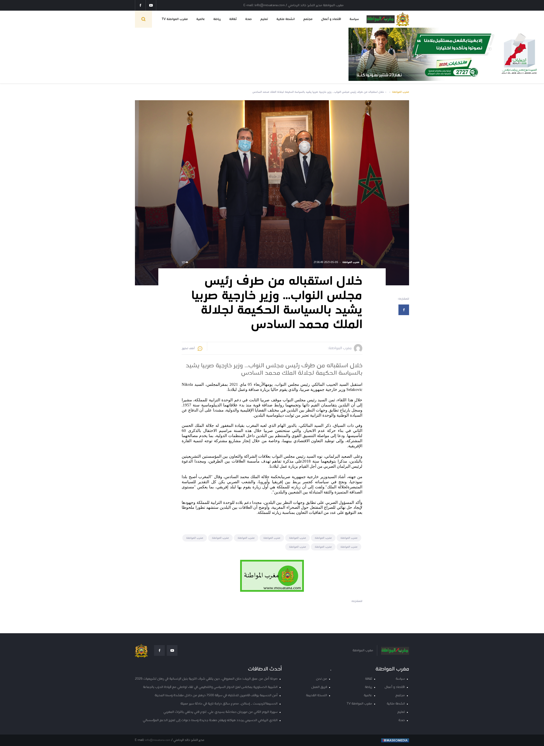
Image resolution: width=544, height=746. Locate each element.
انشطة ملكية (285, 19)
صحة (248, 19)
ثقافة (233, 19)
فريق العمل (319, 687)
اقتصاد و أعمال (331, 19)
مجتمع (308, 19)
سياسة (354, 19)
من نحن (321, 679)
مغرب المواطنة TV (175, 19)
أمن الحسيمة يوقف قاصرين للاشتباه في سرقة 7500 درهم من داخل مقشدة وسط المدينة (216, 695)
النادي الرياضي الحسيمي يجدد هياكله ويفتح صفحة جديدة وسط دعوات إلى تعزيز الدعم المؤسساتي (210, 720)
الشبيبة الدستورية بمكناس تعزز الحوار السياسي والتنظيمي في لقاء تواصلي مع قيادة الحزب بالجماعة (210, 687)
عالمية (200, 19)
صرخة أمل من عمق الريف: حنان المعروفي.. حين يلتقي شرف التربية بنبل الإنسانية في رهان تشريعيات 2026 (206, 679)
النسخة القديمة (316, 695)
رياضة (217, 19)
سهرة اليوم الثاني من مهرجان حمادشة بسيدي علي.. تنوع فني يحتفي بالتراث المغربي (220, 712)
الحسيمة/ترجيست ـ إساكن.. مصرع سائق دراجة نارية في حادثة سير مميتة (229, 703)
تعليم (264, 19)
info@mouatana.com (157, 740)
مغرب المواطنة (400, 92)
